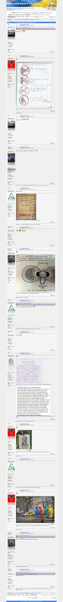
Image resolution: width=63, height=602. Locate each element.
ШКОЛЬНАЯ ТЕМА (11, 17)
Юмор (23, 16)
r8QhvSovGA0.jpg (20, 220)
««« (12, 19)
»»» (40, 19)
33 (36, 19)
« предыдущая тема (52, 16)
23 (24, 19)
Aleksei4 (9, 569)
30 (33, 19)
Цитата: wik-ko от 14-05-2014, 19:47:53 (23, 535)
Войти (41, 12)
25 (27, 19)
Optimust (10, 299)
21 (22, 19)
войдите (23, 8)
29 (32, 19)
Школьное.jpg (20, 293)
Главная (19, 16)
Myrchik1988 (10, 226)
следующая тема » (52, 17)
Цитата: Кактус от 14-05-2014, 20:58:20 (23, 572)
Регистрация (48, 12)
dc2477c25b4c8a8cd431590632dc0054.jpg (25, 451)
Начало (13, 12)
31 (34, 19)
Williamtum (54, 10)
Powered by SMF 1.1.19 (24, 601)
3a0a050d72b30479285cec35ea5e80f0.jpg (25, 525)
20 (21, 19)
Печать (53, 19)
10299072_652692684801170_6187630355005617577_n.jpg (28, 416)
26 (28, 19)
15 (15, 19)
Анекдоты (27, 16)
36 (38, 19)
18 (18, 19)
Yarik (9, 24)
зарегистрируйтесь (30, 8)
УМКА (9, 352)
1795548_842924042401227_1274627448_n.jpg (26, 384)
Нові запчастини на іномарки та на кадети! (40, 185)
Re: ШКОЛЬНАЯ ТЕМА (24, 24)
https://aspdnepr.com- (20, 185)
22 (23, 19)
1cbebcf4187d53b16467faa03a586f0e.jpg (25, 108)
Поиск (19, 12)
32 (35, 19)
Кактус (9, 248)
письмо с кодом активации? (18, 9)
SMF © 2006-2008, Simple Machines (36, 601)
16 (16, 19)
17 (17, 19)
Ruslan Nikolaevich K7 (11, 147)
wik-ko (9, 55)
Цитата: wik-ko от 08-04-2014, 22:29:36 (23, 27)
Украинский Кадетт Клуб (12, 16)
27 (29, 19)
